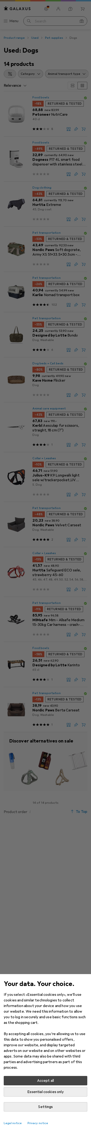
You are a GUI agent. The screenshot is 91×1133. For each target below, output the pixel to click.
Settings (45, 1106)
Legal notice (13, 1123)
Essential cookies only (45, 1092)
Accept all (45, 1080)
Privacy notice (38, 1123)
